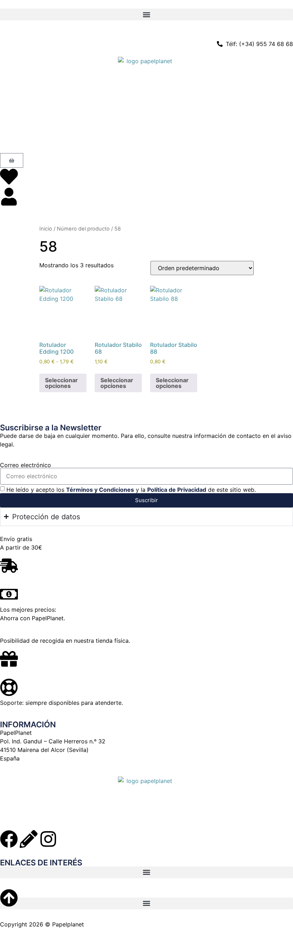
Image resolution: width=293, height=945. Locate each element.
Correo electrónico (25, 465)
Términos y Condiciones (100, 489)
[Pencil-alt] (29, 839)
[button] (146, 14)
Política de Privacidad (176, 489)
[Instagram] (48, 839)
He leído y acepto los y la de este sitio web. (131, 489)
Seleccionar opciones (61, 383)
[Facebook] (9, 839)
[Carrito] (11, 160)
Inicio (45, 229)
